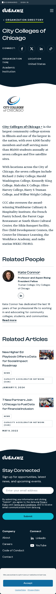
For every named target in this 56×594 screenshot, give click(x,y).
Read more (9, 320)
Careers (7, 544)
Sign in (25, 2)
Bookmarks (10, 2)
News (7, 373)
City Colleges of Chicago (21, 126)
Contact (7, 557)
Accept (28, 583)
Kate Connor (29, 272)
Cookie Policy (20, 590)
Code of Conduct (13, 550)
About (6, 537)
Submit (28, 516)
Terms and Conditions (24, 504)
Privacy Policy (34, 590)
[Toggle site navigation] (51, 10)
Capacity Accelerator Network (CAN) (24, 380)
